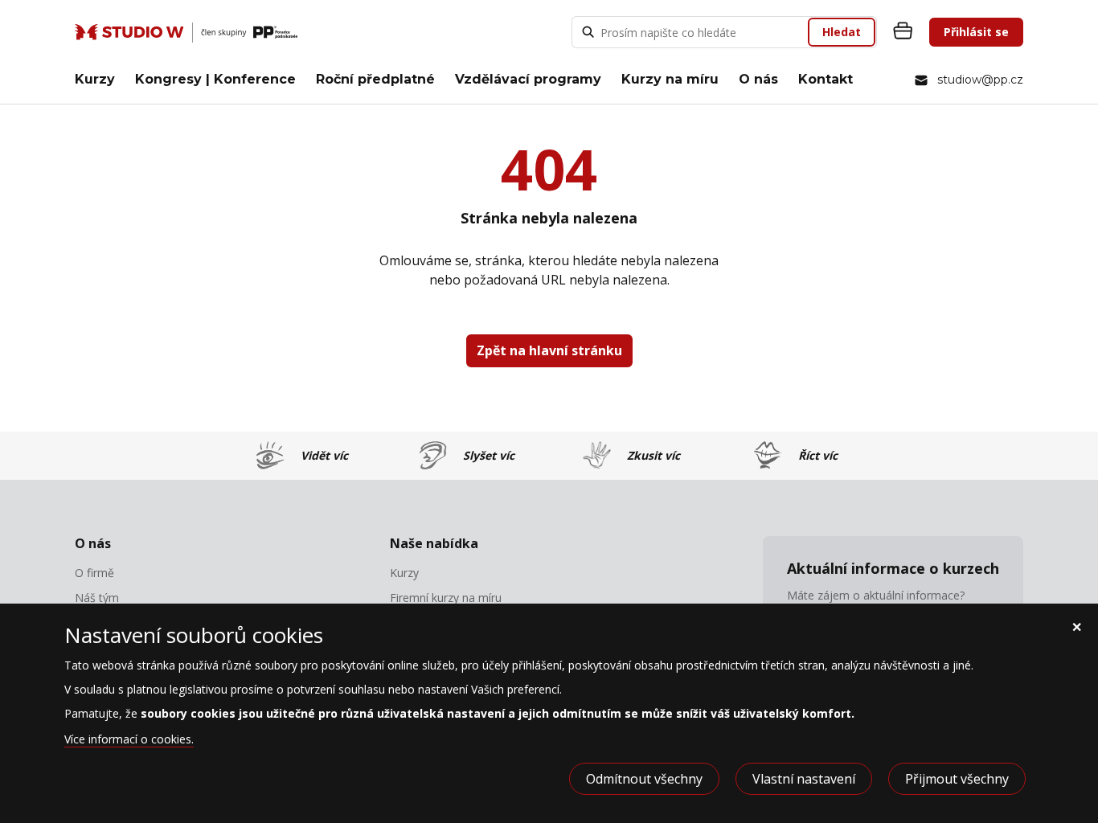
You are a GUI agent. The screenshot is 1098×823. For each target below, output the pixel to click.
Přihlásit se (976, 31)
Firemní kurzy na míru (446, 598)
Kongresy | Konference (215, 79)
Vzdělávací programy (528, 79)
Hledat (841, 31)
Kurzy (95, 79)
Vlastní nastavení (803, 779)
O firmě (94, 573)
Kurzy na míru (670, 79)
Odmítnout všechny (644, 779)
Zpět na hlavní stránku (549, 350)
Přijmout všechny (957, 779)
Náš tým (97, 598)
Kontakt (825, 79)
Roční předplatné (375, 79)
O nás (758, 79)
